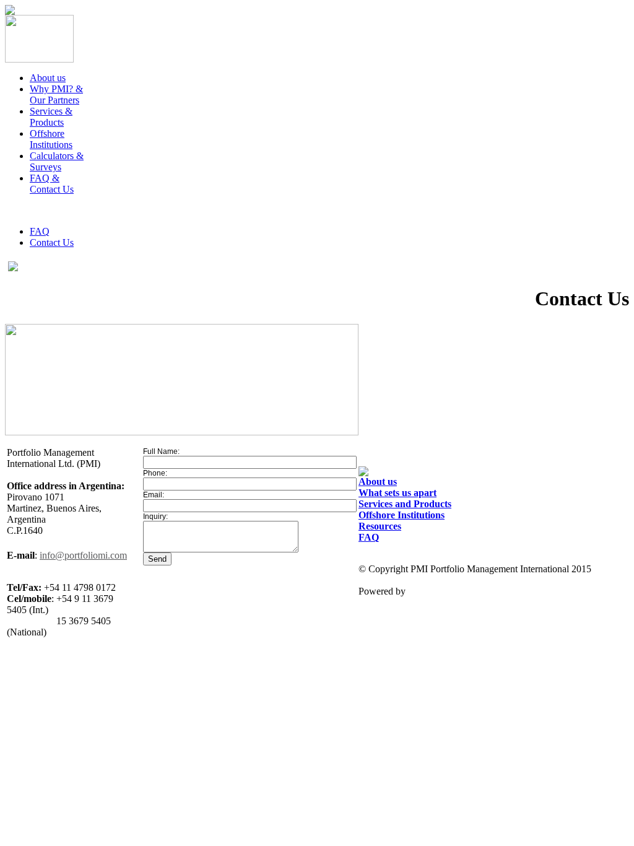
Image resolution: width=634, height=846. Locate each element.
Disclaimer (379, 557)
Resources (379, 526)
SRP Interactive (438, 591)
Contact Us (52, 242)
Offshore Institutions (401, 515)
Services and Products (404, 504)
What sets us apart (397, 492)
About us (377, 481)
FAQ (40, 231)
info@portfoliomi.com (83, 555)
